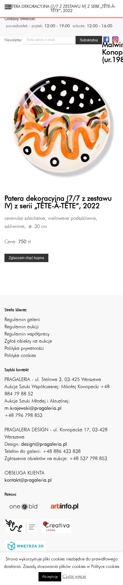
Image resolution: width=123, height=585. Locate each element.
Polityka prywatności (24, 348)
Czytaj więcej (74, 577)
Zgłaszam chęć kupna (26, 258)
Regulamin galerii (22, 320)
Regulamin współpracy (26, 334)
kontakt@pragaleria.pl (28, 480)
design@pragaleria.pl (44, 444)
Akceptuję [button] (50, 577)
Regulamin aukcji (21, 327)
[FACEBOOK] (106, 39)
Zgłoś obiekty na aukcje (28, 341)
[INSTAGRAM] (115, 39)
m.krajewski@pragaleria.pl (32, 408)
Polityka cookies (20, 355)
